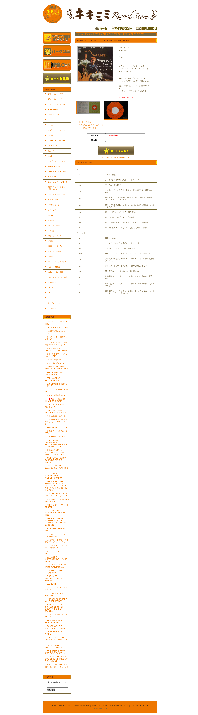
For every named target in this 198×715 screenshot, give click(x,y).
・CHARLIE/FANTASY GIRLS (56, 328)
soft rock (51, 125)
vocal (50, 156)
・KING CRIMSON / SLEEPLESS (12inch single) (56, 349)
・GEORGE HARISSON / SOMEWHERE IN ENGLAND (56, 368)
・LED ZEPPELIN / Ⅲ (53, 584)
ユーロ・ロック (54, 115)
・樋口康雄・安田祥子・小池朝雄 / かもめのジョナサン (56, 541)
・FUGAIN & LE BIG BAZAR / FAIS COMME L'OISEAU (56, 566)
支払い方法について (99, 706)
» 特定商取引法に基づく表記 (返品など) (116, 158)
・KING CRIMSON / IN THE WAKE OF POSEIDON (56, 600)
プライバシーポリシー (139, 706)
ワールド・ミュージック (57, 172)
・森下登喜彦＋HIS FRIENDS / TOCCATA (55, 400)
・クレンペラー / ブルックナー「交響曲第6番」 (56, 547)
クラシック (52, 282)
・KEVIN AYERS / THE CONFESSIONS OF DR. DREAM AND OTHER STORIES (54, 608)
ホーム (80, 34)
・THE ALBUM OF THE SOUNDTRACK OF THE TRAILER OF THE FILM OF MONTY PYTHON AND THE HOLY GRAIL (56, 486)
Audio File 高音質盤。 (56, 272)
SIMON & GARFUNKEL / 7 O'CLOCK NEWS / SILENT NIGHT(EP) (118, 34)
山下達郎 (51, 220)
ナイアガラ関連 (54, 225)
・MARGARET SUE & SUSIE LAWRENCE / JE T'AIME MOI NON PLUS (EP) (56, 659)
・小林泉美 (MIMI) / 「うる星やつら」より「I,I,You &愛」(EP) (56, 422)
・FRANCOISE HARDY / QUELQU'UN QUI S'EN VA (55, 652)
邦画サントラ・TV (55, 246)
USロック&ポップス (55, 99)
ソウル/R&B (52, 146)
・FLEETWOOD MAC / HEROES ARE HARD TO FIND (55, 513)
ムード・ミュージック (56, 194)
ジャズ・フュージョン (56, 161)
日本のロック (53, 200)
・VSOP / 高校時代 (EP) (54, 363)
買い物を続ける (85, 122)
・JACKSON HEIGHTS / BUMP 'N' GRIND (54, 621)
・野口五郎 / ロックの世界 (55, 416)
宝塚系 (50, 257)
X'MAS (50, 288)
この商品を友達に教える (88, 128)
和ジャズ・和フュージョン (58, 262)
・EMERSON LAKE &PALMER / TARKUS (53, 646)
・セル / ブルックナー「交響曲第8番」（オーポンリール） (57, 666)
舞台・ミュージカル (55, 251)
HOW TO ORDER (59, 706)
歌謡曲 (50, 241)
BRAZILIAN (52, 177)
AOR (49, 120)
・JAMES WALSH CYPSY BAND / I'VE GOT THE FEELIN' (55, 460)
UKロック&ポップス (55, 94)
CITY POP (52, 210)
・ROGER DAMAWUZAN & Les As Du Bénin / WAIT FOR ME (56, 468)
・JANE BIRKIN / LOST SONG (57, 427)
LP (49, 293)
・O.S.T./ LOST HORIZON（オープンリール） (57, 385)
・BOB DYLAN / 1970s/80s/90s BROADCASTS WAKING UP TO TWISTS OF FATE (56, 443)
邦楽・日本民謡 (54, 267)
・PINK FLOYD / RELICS (55, 437)
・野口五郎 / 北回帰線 (53, 360)
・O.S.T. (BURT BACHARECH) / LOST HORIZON (54, 578)
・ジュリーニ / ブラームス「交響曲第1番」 (55, 572)
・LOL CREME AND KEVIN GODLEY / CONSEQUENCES (57, 495)
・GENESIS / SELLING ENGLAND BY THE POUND (56, 411)
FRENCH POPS (54, 167)
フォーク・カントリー (56, 141)
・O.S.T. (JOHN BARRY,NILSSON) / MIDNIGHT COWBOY (53, 476)
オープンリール (54, 303)
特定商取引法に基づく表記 (78, 706)
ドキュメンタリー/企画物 (57, 277)
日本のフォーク (54, 205)
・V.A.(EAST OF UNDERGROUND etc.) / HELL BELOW (57, 559)
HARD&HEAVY (54, 110)
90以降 (50, 135)
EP (49, 298)
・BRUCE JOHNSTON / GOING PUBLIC (54, 374)
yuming (50, 215)
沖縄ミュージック (54, 236)
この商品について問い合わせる (91, 125)
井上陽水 (51, 231)
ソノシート (52, 308)
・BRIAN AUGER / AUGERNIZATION (52, 379)
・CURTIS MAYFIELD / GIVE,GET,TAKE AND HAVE (56, 627)
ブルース (51, 151)
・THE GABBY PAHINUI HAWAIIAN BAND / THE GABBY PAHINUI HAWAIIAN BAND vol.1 (56, 522)
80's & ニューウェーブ (56, 130)
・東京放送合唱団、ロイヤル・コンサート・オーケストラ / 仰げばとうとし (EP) (56, 452)
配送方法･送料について (119, 706)
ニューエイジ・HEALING (57, 182)
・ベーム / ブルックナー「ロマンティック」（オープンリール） (56, 640)
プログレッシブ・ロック (57, 104)
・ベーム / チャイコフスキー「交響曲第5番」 (56, 535)
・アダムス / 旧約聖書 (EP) (55, 395)
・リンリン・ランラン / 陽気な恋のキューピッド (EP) (56, 344)
